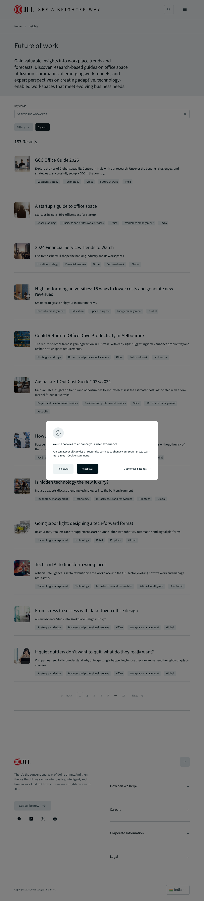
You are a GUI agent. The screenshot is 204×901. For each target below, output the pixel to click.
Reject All (63, 469)
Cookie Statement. (78, 456)
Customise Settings (137, 468)
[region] (102, 450)
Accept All (87, 469)
